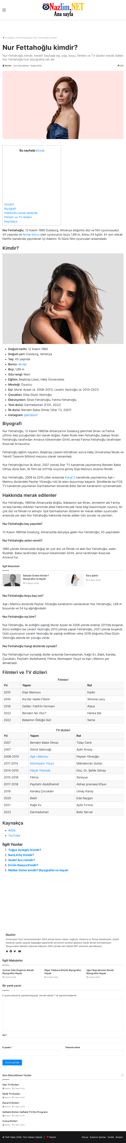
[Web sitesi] (8, 951)
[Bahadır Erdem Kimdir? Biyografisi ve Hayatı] (12, 580)
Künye (85, 1137)
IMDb (12, 830)
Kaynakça (10, 221)
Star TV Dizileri (10, 1084)
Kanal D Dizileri (10, 1102)
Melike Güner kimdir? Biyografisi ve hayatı (38, 870)
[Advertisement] (63, 28)
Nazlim (8, 65)
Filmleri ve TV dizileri (18, 217)
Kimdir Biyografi (24, 37)
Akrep (22, 364)
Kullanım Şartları (98, 1137)
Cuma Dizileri (9, 1121)
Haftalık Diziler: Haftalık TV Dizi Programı (25, 1112)
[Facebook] (12, 951)
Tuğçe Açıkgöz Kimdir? (24, 850)
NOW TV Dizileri (11, 1093)
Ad (4, 1035)
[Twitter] (16, 951)
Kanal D (70, 477)
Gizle (40, 150)
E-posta (7, 1047)
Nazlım (52, 1137)
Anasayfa (9, 37)
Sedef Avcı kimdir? (21, 860)
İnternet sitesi (72, 1047)
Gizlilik (111, 1137)
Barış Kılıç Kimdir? (21, 855)
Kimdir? (9, 204)
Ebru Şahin (92, 575)
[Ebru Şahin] (74, 580)
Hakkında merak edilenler (21, 213)
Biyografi (10, 208)
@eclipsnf (31, 415)
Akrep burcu (31, 234)
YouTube (14, 835)
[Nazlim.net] (63, 9)
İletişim (119, 1137)
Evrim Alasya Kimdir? (23, 865)
